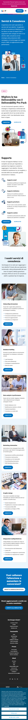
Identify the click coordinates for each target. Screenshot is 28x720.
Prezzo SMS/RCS (14, 651)
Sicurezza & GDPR (14, 669)
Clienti (14, 662)
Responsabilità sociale (14, 666)
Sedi (14, 664)
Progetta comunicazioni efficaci (14, 589)
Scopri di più (14, 6)
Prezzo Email (14, 649)
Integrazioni (14, 637)
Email (14, 634)
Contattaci (7, 123)
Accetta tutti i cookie (14, 717)
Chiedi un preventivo (14, 626)
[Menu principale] (25, 11)
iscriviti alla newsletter (14, 608)
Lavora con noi (14, 668)
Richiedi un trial (14, 628)
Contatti (13, 624)
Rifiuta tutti (14, 713)
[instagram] (17, 679)
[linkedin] (12, 679)
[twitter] (15, 679)
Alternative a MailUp (14, 643)
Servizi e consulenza (14, 654)
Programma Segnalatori (14, 653)
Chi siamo (14, 661)
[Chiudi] (26, 689)
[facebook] (10, 679)
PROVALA (19, 11)
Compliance (14, 671)
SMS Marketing (14, 636)
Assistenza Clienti (14, 622)
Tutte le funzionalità (14, 641)
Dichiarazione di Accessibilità (14, 673)
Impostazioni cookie (14, 709)
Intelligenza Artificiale (14, 639)
